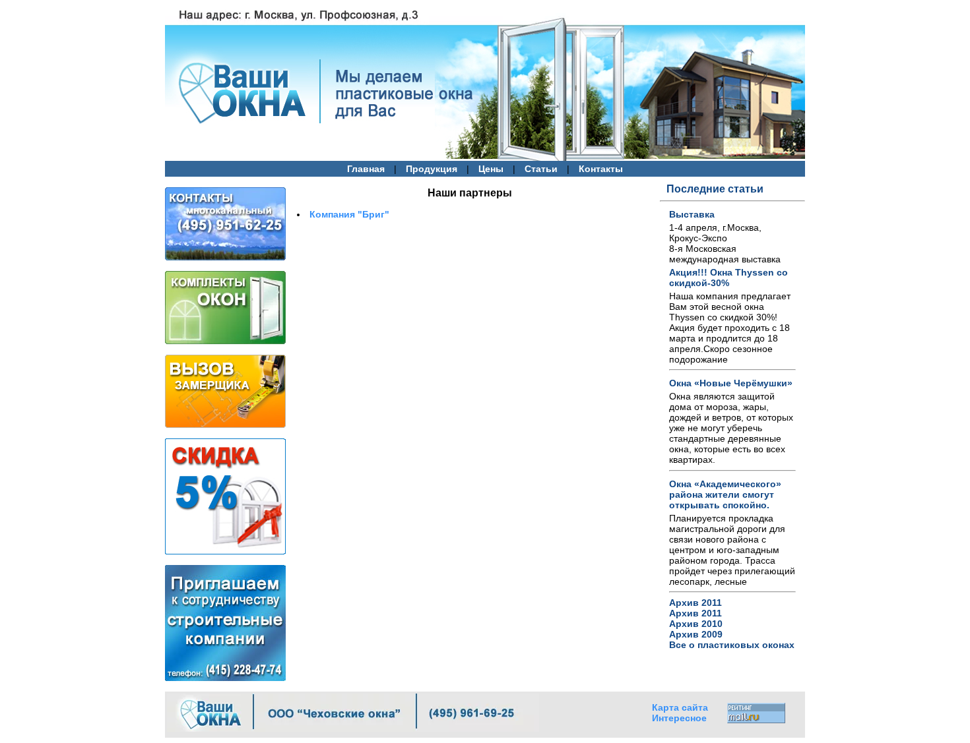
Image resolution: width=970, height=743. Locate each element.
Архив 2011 (695, 602)
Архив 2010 (696, 623)
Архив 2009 (696, 634)
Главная (366, 169)
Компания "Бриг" (349, 214)
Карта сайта (680, 707)
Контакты (601, 169)
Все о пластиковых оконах (731, 644)
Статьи (541, 169)
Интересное (679, 718)
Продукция (431, 169)
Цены (490, 169)
